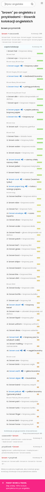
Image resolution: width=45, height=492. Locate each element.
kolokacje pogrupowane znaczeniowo (20, 431)
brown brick (14, 364)
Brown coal (11, 357)
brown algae (15, 378)
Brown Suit (11, 132)
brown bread (14, 159)
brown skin (13, 96)
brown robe (14, 202)
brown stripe (14, 261)
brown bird (14, 420)
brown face (13, 136)
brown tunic (14, 408)
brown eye (13, 58)
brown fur (13, 209)
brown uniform (15, 324)
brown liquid (14, 317)
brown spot (13, 103)
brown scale (14, 226)
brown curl (13, 300)
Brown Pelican (12, 398)
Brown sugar (22, 72)
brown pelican (15, 391)
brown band (14, 385)
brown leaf (14, 245)
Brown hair (11, 54)
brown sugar (13, 66)
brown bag (11, 192)
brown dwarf (15, 305)
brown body (14, 288)
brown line (13, 274)
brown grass (14, 249)
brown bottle (15, 294)
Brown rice (11, 123)
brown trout (13, 86)
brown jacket (14, 166)
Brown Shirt (11, 284)
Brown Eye (20, 61)
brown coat (14, 179)
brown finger (15, 414)
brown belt (14, 337)
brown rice (13, 117)
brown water (14, 146)
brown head (14, 232)
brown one (14, 360)
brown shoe (14, 220)
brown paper (14, 109)
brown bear (14, 76)
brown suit (13, 126)
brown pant (14, 401)
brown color (14, 140)
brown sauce (14, 153)
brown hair (12, 51)
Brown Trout (21, 93)
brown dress (14, 330)
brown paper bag (16, 186)
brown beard (15, 268)
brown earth (14, 371)
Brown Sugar (12, 72)
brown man (14, 311)
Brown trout (11, 93)
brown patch (15, 239)
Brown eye (11, 61)
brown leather (15, 196)
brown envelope (16, 213)
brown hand (14, 172)
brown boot (14, 255)
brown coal (14, 350)
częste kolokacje (11, 47)
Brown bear (21, 82)
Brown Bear (11, 82)
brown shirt (14, 278)
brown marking (16, 344)
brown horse (14, 424)
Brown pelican (24, 398)
